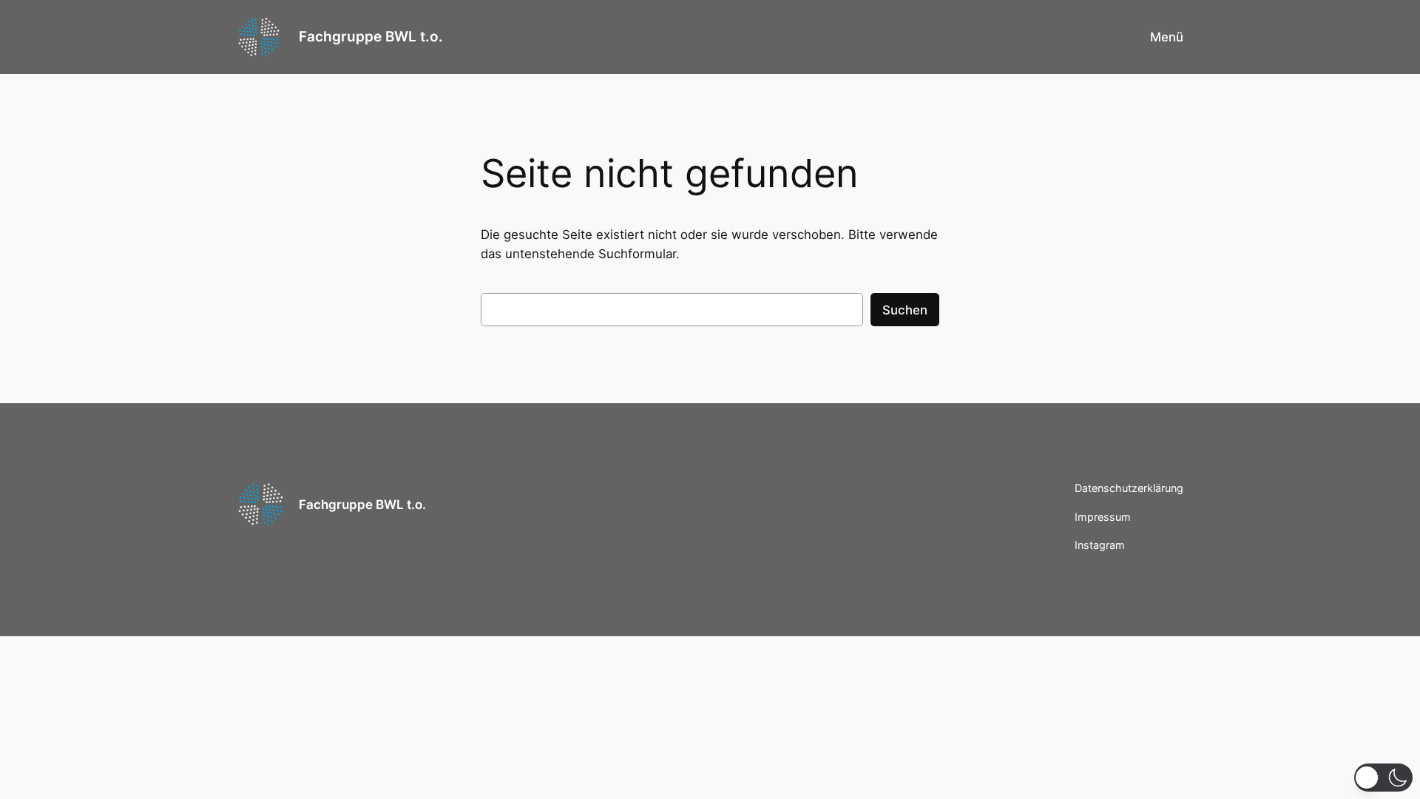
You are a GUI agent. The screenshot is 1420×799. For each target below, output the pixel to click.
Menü (1166, 37)
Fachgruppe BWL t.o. (371, 36)
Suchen (904, 310)
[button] (1383, 777)
